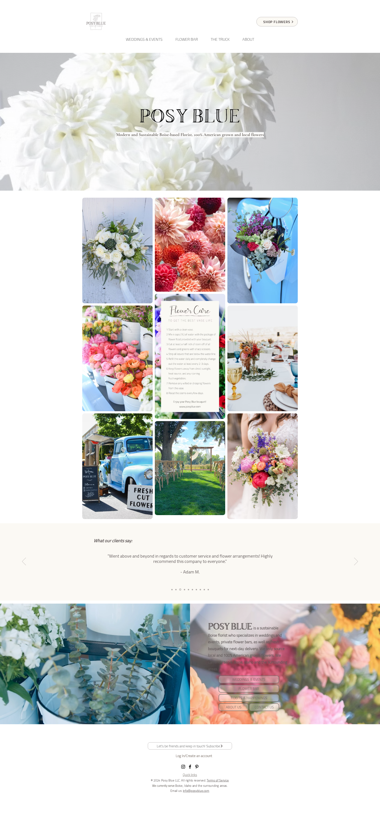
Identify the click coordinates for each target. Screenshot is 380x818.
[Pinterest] (196, 766)
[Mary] (172, 589)
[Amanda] (200, 589)
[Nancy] (208, 589)
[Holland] (184, 589)
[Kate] (204, 589)
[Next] (356, 562)
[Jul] (188, 589)
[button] (190, 746)
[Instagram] (183, 766)
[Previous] (24, 562)
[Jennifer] (192, 589)
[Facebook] (190, 766)
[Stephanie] (176, 589)
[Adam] (180, 590)
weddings (267, 635)
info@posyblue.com (196, 790)
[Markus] (196, 589)
